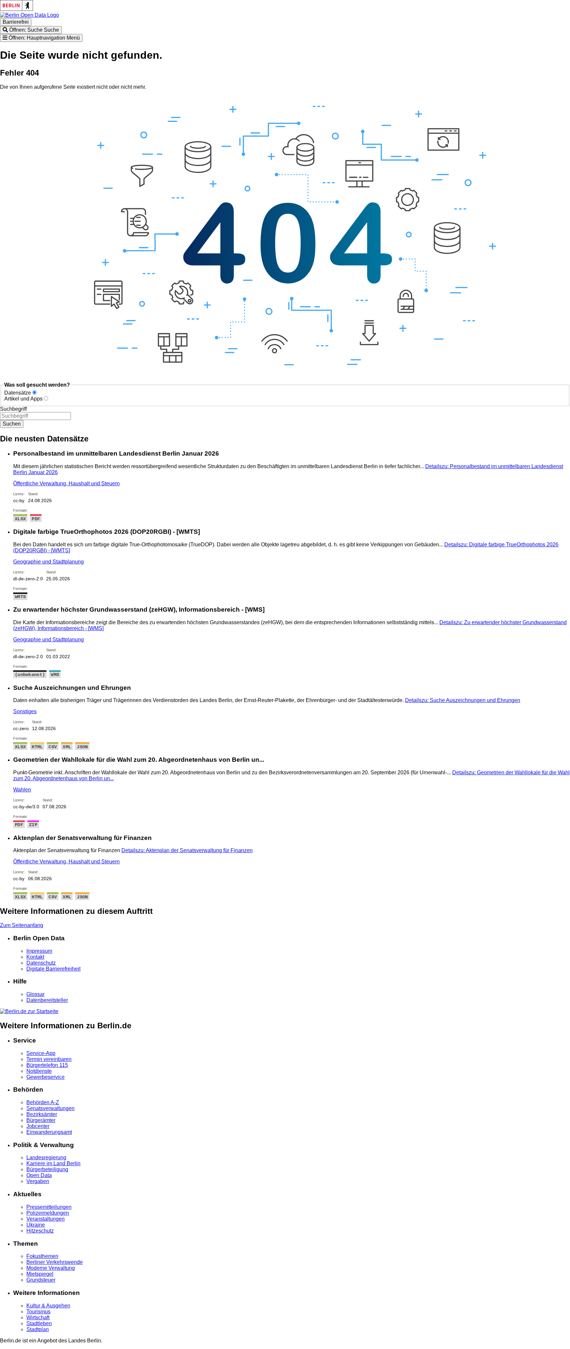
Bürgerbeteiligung (47, 1169)
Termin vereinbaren (49, 1059)
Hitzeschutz (40, 1231)
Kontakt (35, 957)
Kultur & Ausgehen (48, 1305)
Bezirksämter (41, 1114)
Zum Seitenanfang (21, 925)
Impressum (39, 951)
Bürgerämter (40, 1120)
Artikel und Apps (23, 398)
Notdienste (39, 1071)
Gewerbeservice (45, 1077)
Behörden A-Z (42, 1102)
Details (462, 700)
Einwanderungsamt (49, 1132)
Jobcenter (37, 1126)
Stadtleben (39, 1323)
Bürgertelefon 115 (47, 1065)
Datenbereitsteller (47, 1000)
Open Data (39, 1175)
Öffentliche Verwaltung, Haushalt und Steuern (66, 483)
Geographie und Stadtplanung (48, 561)
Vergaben (37, 1181)
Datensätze (17, 393)
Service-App (40, 1053)
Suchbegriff (13, 409)
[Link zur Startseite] (29, 15)
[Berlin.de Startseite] (29, 1011)
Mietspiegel (39, 1274)
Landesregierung (46, 1157)
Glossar (35, 994)
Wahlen (22, 789)
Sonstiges (25, 711)
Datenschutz (41, 963)
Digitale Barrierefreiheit (53, 969)
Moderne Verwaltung (50, 1268)
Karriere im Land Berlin (53, 1163)
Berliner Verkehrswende (54, 1262)
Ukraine (35, 1225)
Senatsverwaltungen (50, 1108)
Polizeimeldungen (47, 1213)
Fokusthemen (42, 1256)
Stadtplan (37, 1329)
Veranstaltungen (45, 1219)
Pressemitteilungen (49, 1207)
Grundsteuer (40, 1280)
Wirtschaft (37, 1317)
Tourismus (38, 1311)
